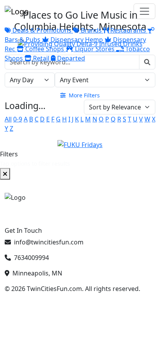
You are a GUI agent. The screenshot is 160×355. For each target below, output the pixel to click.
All (8, 119)
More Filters (83, 95)
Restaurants (128, 30)
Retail (41, 58)
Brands (91, 30)
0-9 (17, 119)
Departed (70, 58)
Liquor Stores (94, 49)
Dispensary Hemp (76, 39)
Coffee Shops (45, 49)
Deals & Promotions (42, 30)
